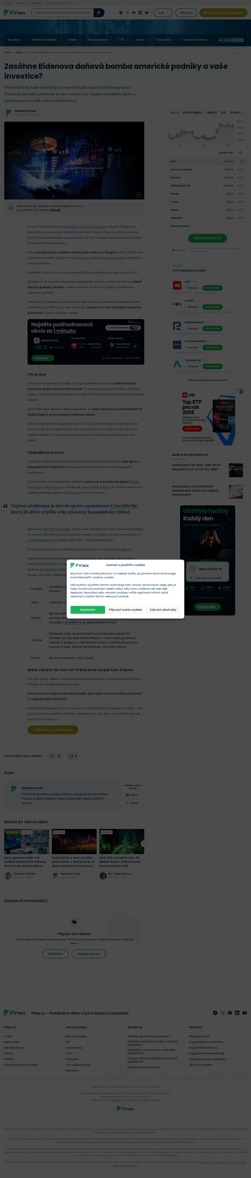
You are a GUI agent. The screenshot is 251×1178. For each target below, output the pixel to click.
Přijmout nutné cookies (125, 610)
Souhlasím (88, 610)
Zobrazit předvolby (163, 610)
